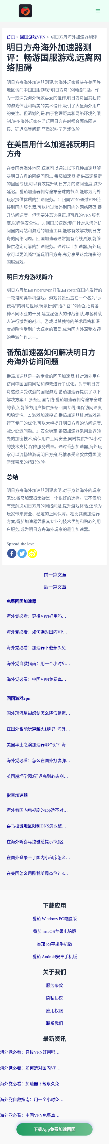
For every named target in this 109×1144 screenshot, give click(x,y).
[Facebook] (11, 553)
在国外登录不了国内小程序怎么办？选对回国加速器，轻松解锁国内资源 (38, 857)
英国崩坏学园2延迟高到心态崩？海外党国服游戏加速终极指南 (38, 776)
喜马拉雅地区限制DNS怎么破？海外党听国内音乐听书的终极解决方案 (38, 826)
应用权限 (54, 1011)
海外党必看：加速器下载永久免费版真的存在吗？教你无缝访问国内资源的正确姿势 (38, 648)
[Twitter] (22, 553)
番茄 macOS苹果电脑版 (54, 931)
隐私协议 (54, 998)
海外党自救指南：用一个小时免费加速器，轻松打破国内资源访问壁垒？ (38, 663)
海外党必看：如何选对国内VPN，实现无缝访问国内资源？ (38, 632)
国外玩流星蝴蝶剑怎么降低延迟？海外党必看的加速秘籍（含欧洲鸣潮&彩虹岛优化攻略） (38, 713)
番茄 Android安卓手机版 (54, 956)
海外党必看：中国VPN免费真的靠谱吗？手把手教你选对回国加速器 (38, 679)
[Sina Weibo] (32, 553)
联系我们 (54, 1023)
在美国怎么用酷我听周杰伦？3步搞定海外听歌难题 (38, 873)
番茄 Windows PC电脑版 (54, 919)
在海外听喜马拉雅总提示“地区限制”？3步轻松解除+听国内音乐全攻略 (38, 842)
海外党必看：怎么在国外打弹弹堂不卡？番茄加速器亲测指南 (38, 760)
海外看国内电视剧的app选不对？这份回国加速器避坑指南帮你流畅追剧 (38, 810)
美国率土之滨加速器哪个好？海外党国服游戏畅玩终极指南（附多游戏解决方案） (38, 745)
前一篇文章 (55, 575)
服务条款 (54, 985)
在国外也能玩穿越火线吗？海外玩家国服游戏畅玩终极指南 (38, 729)
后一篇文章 (55, 587)
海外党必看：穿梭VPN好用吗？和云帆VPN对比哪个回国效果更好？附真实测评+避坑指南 (38, 616)
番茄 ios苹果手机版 (54, 944)
